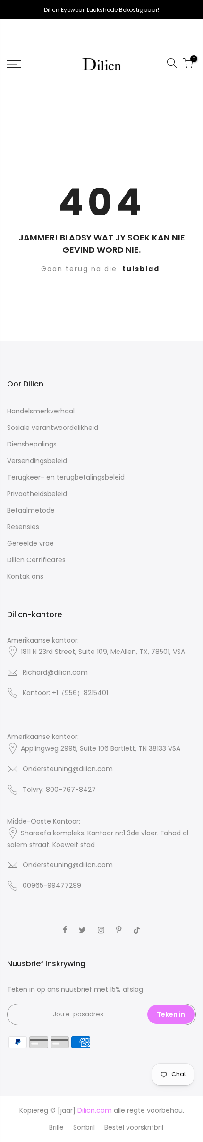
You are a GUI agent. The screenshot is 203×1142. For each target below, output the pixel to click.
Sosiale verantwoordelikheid (52, 427)
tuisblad (141, 269)
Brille (56, 1127)
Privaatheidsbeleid (37, 493)
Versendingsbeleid (37, 460)
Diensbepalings (32, 444)
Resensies (23, 527)
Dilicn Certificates (36, 560)
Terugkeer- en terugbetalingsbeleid (66, 477)
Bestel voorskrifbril (133, 1127)
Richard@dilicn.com (55, 672)
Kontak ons (25, 576)
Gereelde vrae (30, 543)
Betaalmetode (31, 510)
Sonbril (84, 1127)
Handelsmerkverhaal (41, 411)
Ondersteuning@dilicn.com (68, 768)
